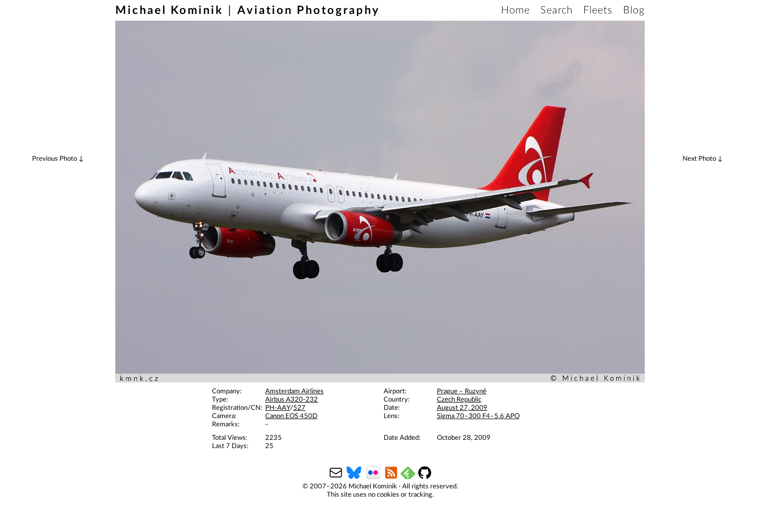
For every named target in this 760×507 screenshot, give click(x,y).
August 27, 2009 (462, 408)
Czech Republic (459, 399)
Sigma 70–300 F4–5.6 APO (478, 416)
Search (556, 10)
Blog (634, 10)
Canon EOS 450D (291, 416)
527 (299, 408)
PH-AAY (277, 408)
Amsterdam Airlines (294, 391)
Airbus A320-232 (291, 399)
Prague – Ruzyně (462, 391)
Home (515, 10)
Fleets (598, 10)
